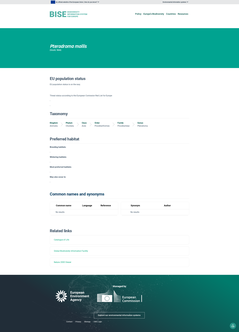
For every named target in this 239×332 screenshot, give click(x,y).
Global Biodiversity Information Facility (71, 251)
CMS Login (97, 322)
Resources (183, 14)
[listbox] (75, 2)
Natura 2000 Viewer (62, 262)
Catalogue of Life (61, 240)
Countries (171, 14)
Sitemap (87, 322)
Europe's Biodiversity (153, 14)
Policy (138, 14)
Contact (69, 322)
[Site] (72, 14)
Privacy (78, 322)
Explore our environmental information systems (119, 315)
